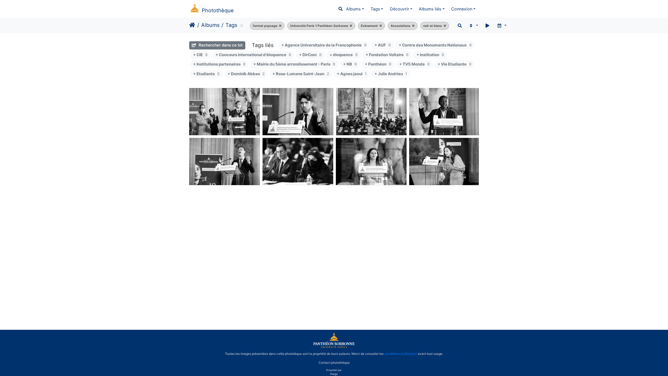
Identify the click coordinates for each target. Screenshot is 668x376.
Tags (375, 8)
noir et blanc (432, 26)
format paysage (265, 26)
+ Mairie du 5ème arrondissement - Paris (294, 64)
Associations (400, 26)
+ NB (350, 64)
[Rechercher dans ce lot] (459, 25)
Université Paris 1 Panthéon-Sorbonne (319, 26)
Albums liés (430, 8)
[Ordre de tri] (473, 25)
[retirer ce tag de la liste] (279, 26)
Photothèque (218, 10)
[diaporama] (487, 25)
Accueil (192, 25)
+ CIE (200, 54)
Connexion (461, 8)
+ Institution (430, 54)
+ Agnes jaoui (352, 73)
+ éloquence (344, 54)
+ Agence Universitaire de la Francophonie (324, 45)
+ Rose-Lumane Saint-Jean (300, 73)
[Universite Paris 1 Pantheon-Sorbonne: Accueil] (334, 346)
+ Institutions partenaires (219, 64)
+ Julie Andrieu (390, 73)
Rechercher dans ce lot (220, 45)
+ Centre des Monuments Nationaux (435, 45)
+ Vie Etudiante (455, 64)
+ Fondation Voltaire (387, 54)
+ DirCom (310, 54)
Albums (353, 8)
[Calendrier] (501, 25)
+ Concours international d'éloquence (253, 54)
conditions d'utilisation (400, 354)
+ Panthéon (378, 64)
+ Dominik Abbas (246, 73)
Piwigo (334, 373)
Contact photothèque (334, 363)
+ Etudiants (206, 73)
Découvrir (399, 8)
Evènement (369, 26)
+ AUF (382, 45)
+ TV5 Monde (414, 64)
